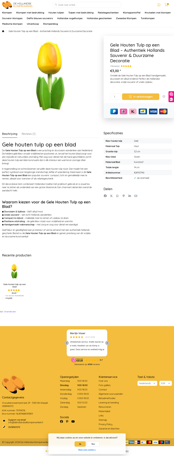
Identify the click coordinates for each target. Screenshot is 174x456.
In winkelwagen (143, 96)
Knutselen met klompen (158, 12)
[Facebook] (62, 421)
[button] (158, 5)
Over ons (103, 381)
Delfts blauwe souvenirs (40, 18)
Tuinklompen (148, 18)
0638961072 (7, 406)
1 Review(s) (115, 66)
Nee (93, 444)
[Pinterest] (68, 421)
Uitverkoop (33, 23)
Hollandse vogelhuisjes (70, 18)
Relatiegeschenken (108, 12)
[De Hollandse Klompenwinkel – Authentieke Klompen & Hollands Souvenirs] (27, 5)
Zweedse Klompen (126, 18)
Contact (103, 389)
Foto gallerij (105, 385)
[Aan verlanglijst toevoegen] (163, 96)
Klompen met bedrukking (30, 12)
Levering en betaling (109, 402)
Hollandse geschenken (99, 18)
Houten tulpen (56, 12)
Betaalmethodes (107, 398)
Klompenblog (50, 23)
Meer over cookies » (87, 450)
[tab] (29, 134)
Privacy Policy (105, 424)
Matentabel (104, 411)
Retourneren (105, 407)
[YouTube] (74, 421)
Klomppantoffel (131, 12)
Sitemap (103, 420)
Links (101, 415)
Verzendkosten (19, 295)
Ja (80, 444)
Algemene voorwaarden (111, 394)
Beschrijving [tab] (9, 133)
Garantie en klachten (109, 428)
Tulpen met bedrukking (81, 12)
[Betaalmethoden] (131, 442)
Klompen (7, 12)
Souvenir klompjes (12, 18)
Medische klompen (12, 23)
